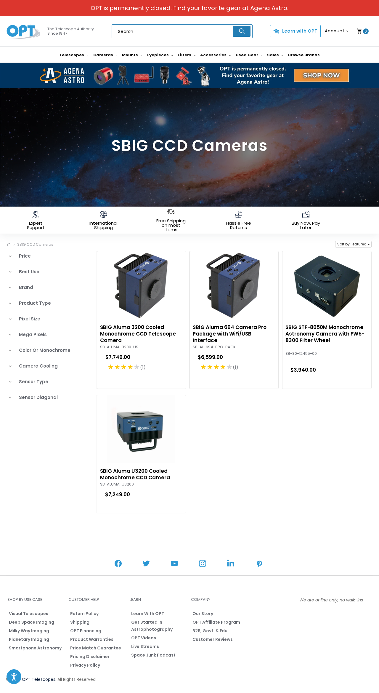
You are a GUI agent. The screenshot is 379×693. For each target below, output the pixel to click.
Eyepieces (158, 55)
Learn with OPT (299, 31)
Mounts (130, 55)
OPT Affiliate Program (216, 622)
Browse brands (304, 55)
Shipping (79, 622)
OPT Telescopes (38, 679)
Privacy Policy (85, 665)
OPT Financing (85, 631)
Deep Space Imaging (31, 622)
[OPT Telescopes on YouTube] (174, 564)
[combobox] (182, 31)
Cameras (103, 55)
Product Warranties (91, 639)
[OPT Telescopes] (23, 31)
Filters (185, 55)
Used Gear (247, 55)
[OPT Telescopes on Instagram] (202, 564)
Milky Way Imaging (29, 631)
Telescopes (72, 55)
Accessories (213, 55)
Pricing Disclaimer (90, 657)
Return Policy (84, 614)
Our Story (202, 614)
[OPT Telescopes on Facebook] (118, 564)
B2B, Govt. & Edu (209, 631)
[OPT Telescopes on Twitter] (146, 564)
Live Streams (145, 646)
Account (335, 31)
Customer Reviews (212, 639)
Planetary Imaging (29, 639)
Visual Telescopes (28, 614)
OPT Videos (143, 638)
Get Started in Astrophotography (152, 625)
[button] (353, 244)
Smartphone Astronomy (35, 648)
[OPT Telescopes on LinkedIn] (230, 564)
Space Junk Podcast (153, 655)
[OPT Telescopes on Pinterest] (259, 565)
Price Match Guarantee (95, 648)
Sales (273, 55)
